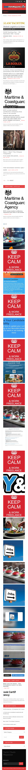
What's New (10, 77)
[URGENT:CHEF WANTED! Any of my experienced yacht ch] (14, 350)
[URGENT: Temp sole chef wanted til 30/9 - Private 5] (14, 305)
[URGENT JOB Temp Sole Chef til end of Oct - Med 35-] (14, 394)
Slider (8, 156)
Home (5, 15)
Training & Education (14, 120)
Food (4, 156)
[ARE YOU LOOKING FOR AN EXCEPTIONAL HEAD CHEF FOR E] (14, 283)
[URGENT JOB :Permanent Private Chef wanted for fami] (14, 640)
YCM (4, 37)
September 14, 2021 (17, 36)
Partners (19, 768)
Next (12, 180)
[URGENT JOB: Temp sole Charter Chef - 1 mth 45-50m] (14, 461)
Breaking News (7, 36)
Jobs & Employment (12, 118)
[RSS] (21, 1)
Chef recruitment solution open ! (13, 168)
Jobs (17, 768)
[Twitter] (17, 1)
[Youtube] (19, 1)
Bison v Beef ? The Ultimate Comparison (11, 721)
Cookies (14, 768)
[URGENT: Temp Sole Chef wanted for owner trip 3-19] (14, 528)
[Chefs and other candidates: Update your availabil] (14, 327)
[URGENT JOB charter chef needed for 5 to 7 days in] (14, 617)
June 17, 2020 (11, 170)
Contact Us (8, 768)
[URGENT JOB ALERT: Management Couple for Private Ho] (14, 550)
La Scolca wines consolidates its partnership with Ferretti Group (13, 70)
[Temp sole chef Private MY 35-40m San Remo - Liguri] (14, 238)
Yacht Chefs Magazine (9, 753)
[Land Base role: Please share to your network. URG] (14, 506)
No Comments (8, 29)
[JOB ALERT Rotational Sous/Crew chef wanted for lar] (14, 417)
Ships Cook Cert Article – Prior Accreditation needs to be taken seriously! (12, 685)
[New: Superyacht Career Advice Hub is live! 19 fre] (14, 483)
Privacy (11, 768)
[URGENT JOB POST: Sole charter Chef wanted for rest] (14, 595)
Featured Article (15, 117)
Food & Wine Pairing (17, 73)
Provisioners (7, 75)
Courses (23, 768)
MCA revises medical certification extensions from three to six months (12, 111)
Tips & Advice (14, 156)
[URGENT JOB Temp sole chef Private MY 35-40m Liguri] (14, 261)
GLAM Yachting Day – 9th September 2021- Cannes (12, 33)
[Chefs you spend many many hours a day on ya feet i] (14, 439)
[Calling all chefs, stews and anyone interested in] (14, 372)
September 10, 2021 (12, 78)
